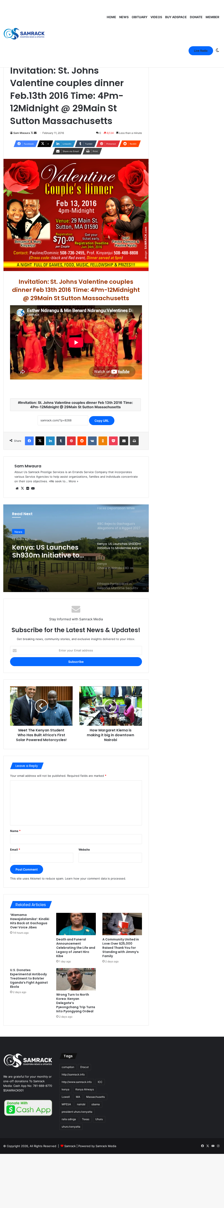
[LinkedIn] (50, 440)
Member (212, 17)
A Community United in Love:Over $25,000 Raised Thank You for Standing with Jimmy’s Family (120, 947)
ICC (100, 1082)
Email (15, 849)
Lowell (66, 1096)
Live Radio (201, 50)
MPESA (66, 1104)
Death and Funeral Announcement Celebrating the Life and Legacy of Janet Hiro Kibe (75, 947)
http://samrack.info (73, 1074)
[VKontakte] (92, 440)
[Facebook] (29, 440)
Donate (196, 17)
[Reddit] (81, 440)
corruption (68, 1067)
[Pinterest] (71, 440)
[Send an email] (35, 133)
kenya (65, 1089)
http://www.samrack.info (77, 1082)
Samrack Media (106, 1146)
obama (95, 1104)
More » (73, 481)
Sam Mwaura (21, 133)
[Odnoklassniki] (102, 440)
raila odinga (69, 1119)
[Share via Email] (123, 440)
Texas (85, 1119)
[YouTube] (32, 488)
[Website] (17, 488)
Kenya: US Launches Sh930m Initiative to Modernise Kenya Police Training (45, 550)
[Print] (134, 440)
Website (84, 849)
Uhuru (99, 1119)
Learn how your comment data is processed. (95, 878)
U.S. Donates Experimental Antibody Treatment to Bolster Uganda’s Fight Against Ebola (29, 978)
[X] (39, 440)
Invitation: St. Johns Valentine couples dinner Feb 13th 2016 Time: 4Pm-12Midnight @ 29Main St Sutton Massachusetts (76, 404)
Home (111, 17)
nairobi (81, 1104)
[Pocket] (113, 440)
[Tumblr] (60, 440)
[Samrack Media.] (24, 34)
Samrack (70, 1146)
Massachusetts (95, 1096)
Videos (156, 17)
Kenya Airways (84, 1089)
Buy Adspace (176, 17)
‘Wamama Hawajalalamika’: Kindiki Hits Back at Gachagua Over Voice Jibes (29, 921)
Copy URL (101, 420)
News (124, 17)
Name (15, 831)
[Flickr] (27, 488)
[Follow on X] (32, 133)
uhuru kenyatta (71, 1126)
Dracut (84, 1067)
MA (78, 1096)
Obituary (139, 17)
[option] (76, 548)
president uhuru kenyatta (77, 1111)
